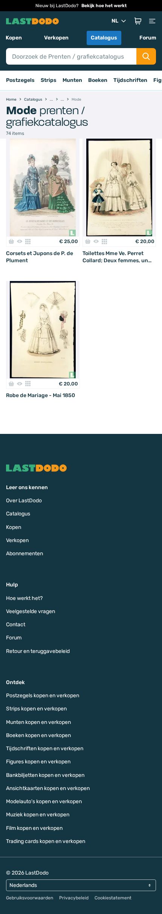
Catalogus (104, 38)
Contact (15, 624)
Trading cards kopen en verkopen (45, 841)
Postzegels (20, 80)
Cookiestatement (113, 897)
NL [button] (115, 21)
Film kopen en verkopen (34, 828)
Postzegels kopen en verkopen (42, 695)
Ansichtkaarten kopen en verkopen (48, 788)
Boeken (97, 80)
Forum (147, 38)
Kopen (14, 38)
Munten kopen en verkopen (38, 722)
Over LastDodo (24, 500)
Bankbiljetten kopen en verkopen (45, 775)
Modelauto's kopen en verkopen (44, 801)
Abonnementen (24, 553)
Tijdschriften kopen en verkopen (44, 748)
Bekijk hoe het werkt (104, 5)
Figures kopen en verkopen (38, 761)
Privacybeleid (74, 897)
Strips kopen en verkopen (36, 709)
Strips (49, 80)
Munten (72, 80)
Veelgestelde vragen (30, 611)
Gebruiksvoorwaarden (29, 897)
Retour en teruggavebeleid (38, 651)
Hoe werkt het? (24, 598)
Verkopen (56, 38)
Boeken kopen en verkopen (38, 735)
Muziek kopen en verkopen (37, 814)
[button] (138, 21)
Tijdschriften (130, 80)
